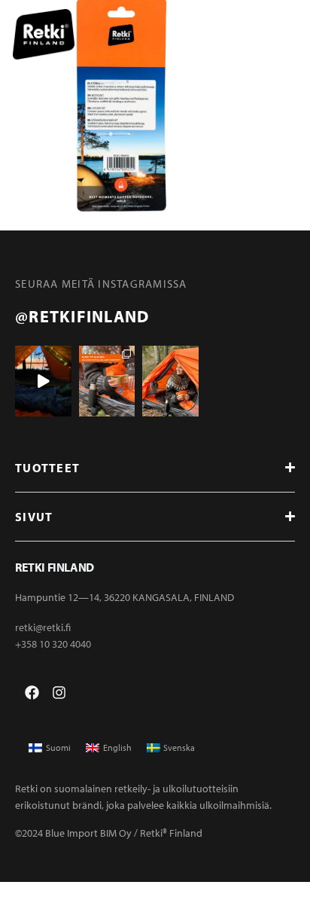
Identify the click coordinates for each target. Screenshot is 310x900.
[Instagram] (59, 692)
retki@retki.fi (43, 627)
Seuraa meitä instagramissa (101, 283)
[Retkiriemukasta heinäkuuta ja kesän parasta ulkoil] (170, 381)
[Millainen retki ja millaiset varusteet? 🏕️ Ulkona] (107, 381)
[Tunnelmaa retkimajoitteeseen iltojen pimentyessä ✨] (43, 381)
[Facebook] (32, 692)
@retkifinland (82, 316)
